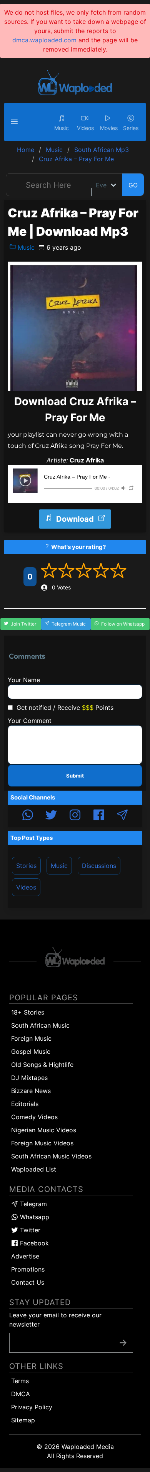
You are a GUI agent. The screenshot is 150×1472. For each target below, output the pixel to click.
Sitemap (23, 1420)
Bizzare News (31, 1091)
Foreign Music (31, 1038)
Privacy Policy (31, 1407)
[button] (15, 122)
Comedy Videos (34, 1117)
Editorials (24, 1104)
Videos (26, 887)
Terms (20, 1381)
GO (133, 185)
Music (25, 247)
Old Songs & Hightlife (42, 1064)
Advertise (25, 1256)
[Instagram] (75, 816)
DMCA (20, 1394)
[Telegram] (122, 816)
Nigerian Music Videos (43, 1130)
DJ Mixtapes (29, 1077)
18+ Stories (27, 1012)
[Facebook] (99, 816)
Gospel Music (30, 1051)
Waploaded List (33, 1169)
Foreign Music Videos (42, 1143)
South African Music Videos (51, 1156)
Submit (75, 776)
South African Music (40, 1025)
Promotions (28, 1269)
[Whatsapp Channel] (28, 816)
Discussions (99, 866)
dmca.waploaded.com (44, 40)
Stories (26, 866)
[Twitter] (51, 816)
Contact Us (27, 1282)
